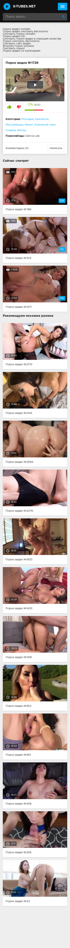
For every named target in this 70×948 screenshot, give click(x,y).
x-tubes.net (24, 6)
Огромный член (44, 125)
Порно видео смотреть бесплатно (25, 31)
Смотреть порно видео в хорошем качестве (32, 39)
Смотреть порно (14, 48)
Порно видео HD (14, 36)
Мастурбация (14, 125)
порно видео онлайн (16, 29)
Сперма (11, 130)
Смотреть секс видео (17, 44)
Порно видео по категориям (21, 51)
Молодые (27, 119)
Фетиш (21, 130)
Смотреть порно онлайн (19, 34)
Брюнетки (42, 119)
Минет (29, 125)
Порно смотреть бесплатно (21, 41)
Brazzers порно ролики (18, 46)
